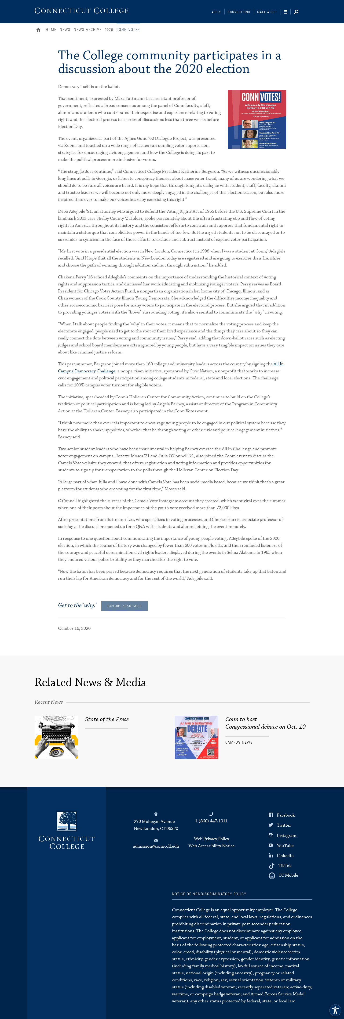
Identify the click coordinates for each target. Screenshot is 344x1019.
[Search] (300, 12)
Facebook (286, 815)
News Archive (88, 30)
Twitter (284, 825)
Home (39, 30)
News (65, 30)
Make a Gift (267, 12)
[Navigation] (287, 12)
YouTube (285, 845)
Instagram (286, 835)
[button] (335, 1010)
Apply (216, 12)
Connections (239, 12)
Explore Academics (124, 606)
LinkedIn (285, 856)
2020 (109, 30)
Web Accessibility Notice (211, 846)
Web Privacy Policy (211, 839)
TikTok (285, 866)
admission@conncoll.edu (156, 846)
